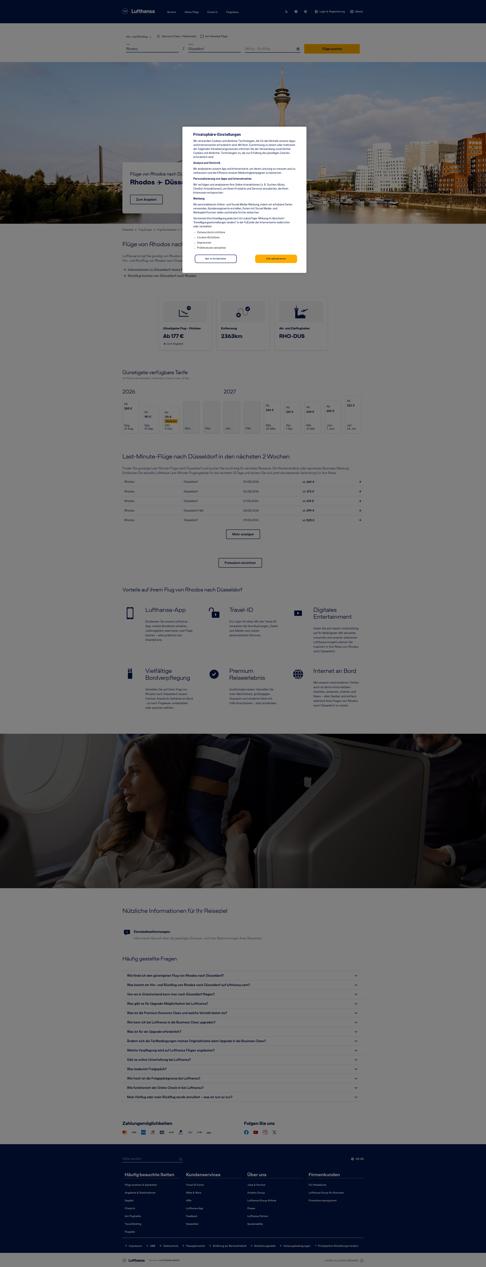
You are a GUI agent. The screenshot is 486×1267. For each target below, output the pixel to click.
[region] (244, 200)
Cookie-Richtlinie (208, 237)
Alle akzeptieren (276, 258)
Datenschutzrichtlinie (211, 232)
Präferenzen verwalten (211, 247)
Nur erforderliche (215, 258)
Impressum (204, 242)
